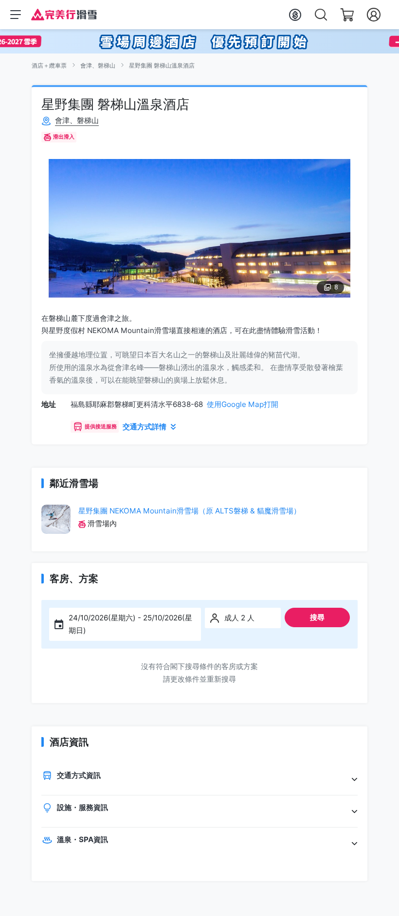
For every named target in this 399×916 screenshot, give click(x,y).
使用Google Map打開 (242, 404)
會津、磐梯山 (97, 65)
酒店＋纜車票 (49, 65)
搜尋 (317, 617)
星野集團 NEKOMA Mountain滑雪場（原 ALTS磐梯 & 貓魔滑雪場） (189, 510)
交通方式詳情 (144, 426)
